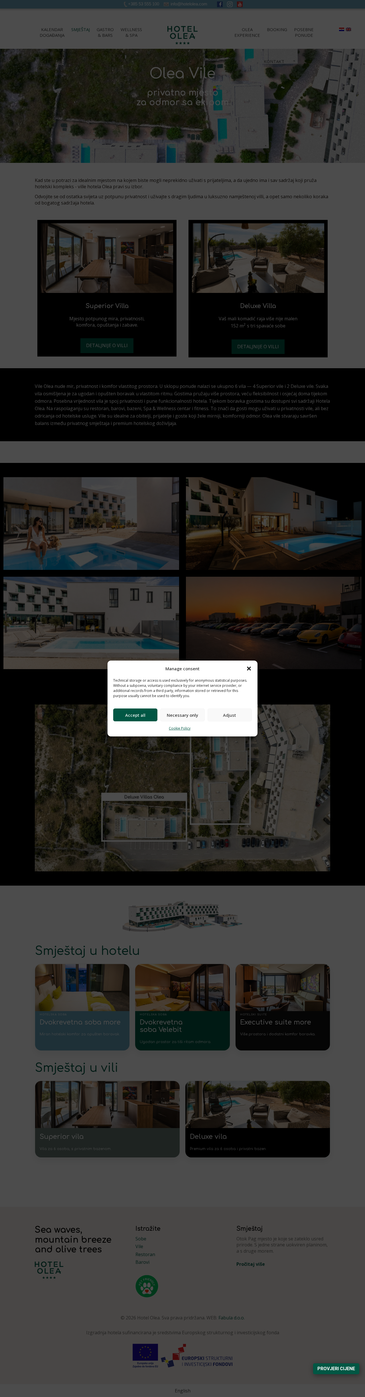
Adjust (229, 715)
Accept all (135, 715)
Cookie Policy (179, 728)
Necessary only (182, 715)
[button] (249, 668)
